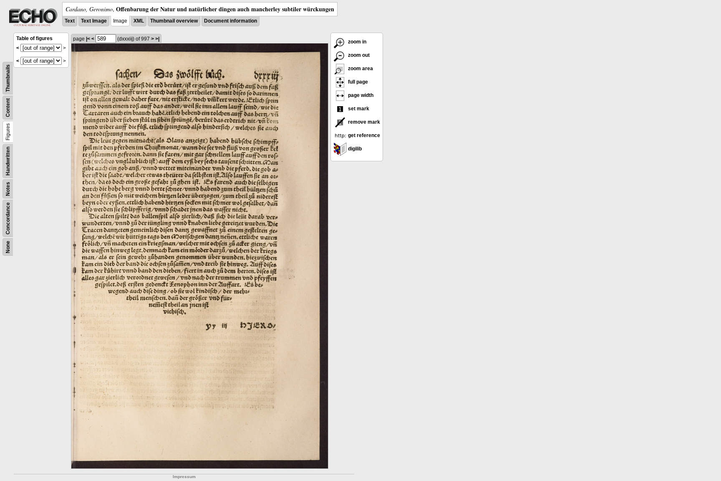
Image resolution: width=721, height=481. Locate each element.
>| (157, 39)
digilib (354, 149)
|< (88, 39)
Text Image (94, 21)
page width (360, 95)
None (8, 247)
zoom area (360, 68)
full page (357, 82)
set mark (358, 109)
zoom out (358, 55)
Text (70, 21)
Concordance (8, 218)
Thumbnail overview (174, 21)
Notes (8, 189)
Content (8, 107)
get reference (363, 135)
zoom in (356, 42)
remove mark (363, 122)
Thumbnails (8, 78)
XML (139, 21)
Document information (230, 21)
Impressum (184, 476)
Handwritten (8, 161)
